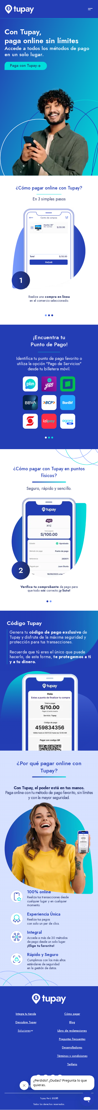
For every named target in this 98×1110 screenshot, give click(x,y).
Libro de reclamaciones (72, 1031)
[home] (18, 9)
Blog (72, 1022)
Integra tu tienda (26, 1014)
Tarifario (72, 1064)
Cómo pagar (72, 1014)
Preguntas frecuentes (72, 1039)
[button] (88, 9)
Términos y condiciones (72, 1056)
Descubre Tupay (25, 1022)
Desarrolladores (72, 1047)
